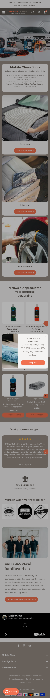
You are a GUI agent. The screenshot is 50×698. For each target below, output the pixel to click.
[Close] (44, 335)
